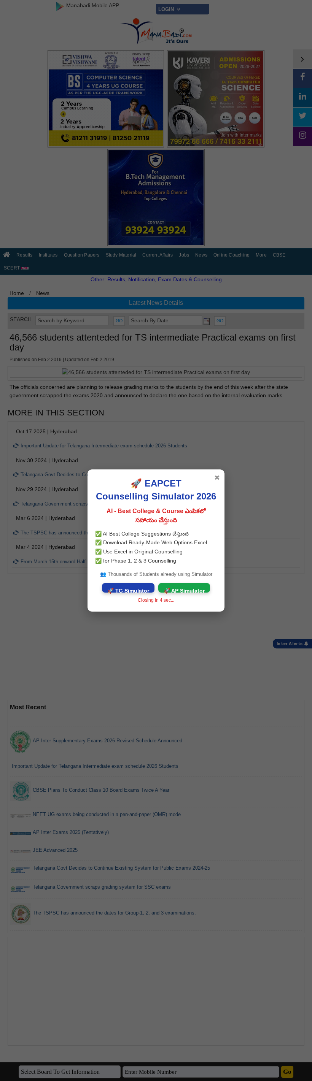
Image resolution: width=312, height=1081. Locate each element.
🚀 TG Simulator (128, 590)
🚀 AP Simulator (184, 590)
